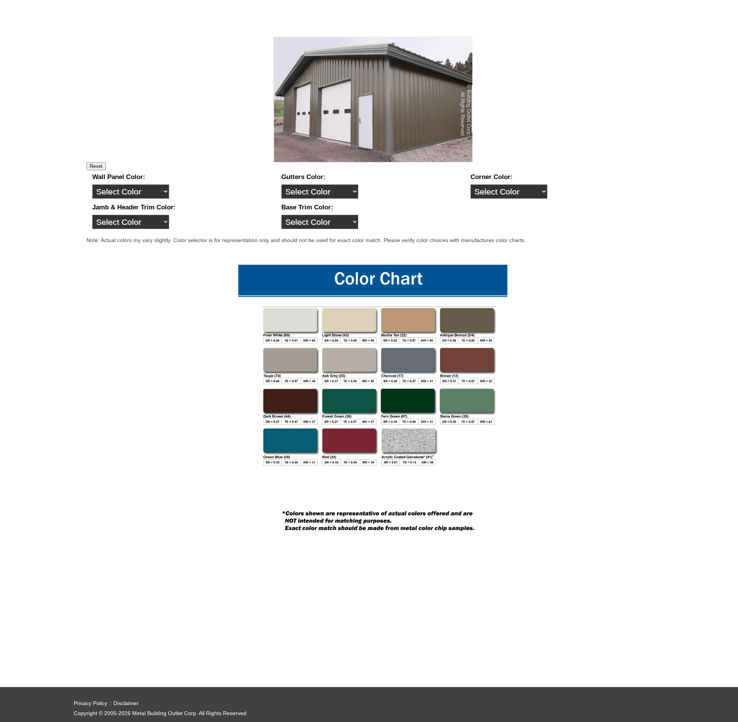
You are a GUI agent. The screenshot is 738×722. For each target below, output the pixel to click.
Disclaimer (126, 703)
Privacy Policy (90, 703)
